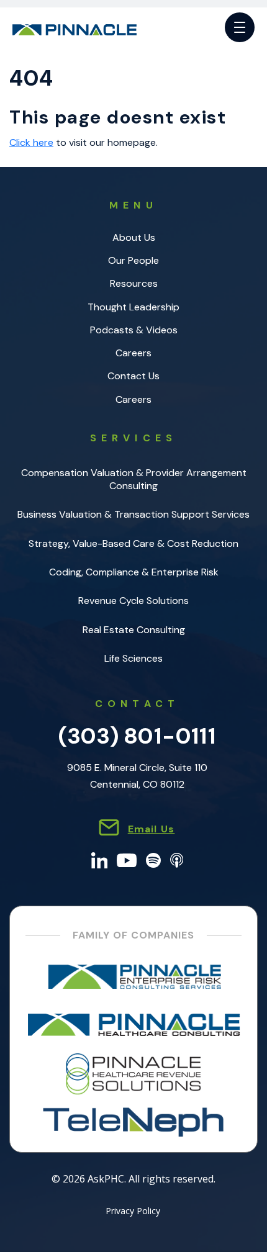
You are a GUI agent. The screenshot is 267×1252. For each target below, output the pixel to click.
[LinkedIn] (99, 859)
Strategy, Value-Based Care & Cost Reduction (133, 543)
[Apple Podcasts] (176, 859)
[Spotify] (153, 859)
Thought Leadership (133, 306)
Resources (134, 283)
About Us (133, 237)
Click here (31, 142)
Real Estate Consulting (134, 629)
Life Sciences (133, 658)
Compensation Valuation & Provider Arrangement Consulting (134, 479)
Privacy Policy (133, 1212)
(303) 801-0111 (137, 735)
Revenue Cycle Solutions (133, 600)
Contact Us (133, 375)
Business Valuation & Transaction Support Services (133, 514)
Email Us (151, 828)
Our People (133, 260)
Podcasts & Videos (134, 329)
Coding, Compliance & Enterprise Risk (134, 572)
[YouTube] (127, 859)
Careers (133, 352)
